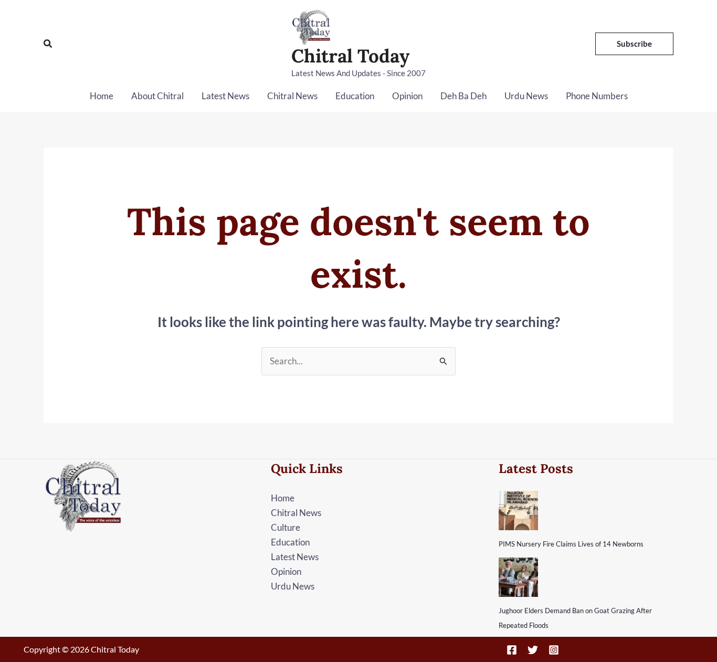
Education (354, 95)
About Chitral (157, 95)
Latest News (225, 95)
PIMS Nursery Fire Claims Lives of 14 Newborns (571, 544)
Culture (285, 527)
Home (101, 95)
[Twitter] (533, 650)
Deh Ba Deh (463, 95)
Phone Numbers (597, 95)
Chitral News (292, 95)
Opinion (407, 95)
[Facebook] (512, 650)
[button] (48, 43)
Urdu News (526, 95)
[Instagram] (554, 650)
